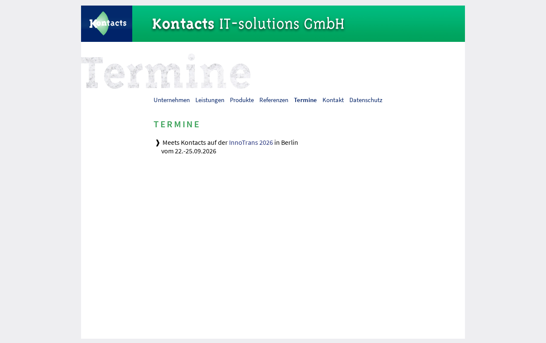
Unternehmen (172, 100)
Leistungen (209, 100)
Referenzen (273, 100)
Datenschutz (365, 100)
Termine (305, 100)
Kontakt (333, 100)
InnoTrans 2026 (251, 142)
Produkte (242, 100)
